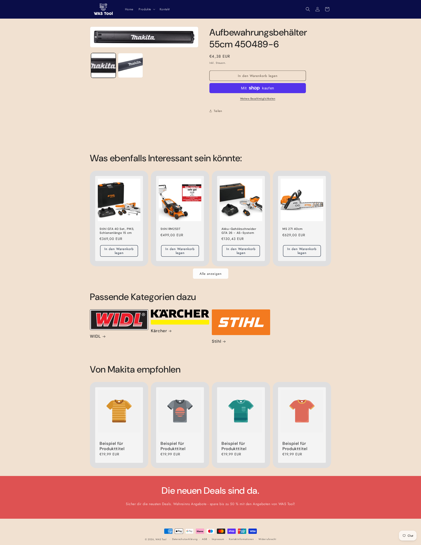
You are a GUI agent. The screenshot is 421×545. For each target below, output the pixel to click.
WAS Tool (161, 539)
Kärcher (159, 331)
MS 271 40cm (292, 229)
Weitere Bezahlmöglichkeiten (257, 99)
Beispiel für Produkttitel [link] (112, 446)
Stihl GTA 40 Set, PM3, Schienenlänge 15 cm (117, 231)
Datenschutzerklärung (184, 539)
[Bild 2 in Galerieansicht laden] (130, 65)
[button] (146, 9)
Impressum (218, 539)
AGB (204, 539)
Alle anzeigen (211, 273)
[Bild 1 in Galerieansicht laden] (103, 65)
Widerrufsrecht (267, 539)
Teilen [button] (218, 111)
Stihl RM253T (171, 229)
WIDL (95, 336)
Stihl (216, 341)
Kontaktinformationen (241, 539)
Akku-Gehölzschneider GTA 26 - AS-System (238, 231)
